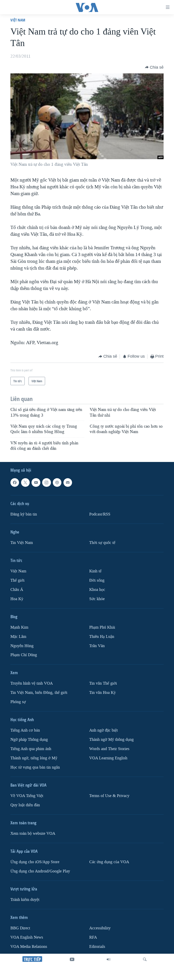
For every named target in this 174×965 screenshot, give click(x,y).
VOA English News (26, 937)
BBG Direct (20, 928)
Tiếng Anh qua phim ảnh (30, 748)
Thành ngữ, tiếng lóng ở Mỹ (33, 758)
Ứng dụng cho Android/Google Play (40, 871)
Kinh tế (95, 571)
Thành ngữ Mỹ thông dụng (111, 739)
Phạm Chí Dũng (23, 655)
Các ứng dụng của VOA (109, 862)
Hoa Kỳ (16, 598)
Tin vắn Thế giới (103, 683)
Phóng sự (18, 701)
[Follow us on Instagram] (46, 482)
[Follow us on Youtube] (35, 482)
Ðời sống (96, 580)
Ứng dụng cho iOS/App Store (34, 862)
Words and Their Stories (109, 748)
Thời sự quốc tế (102, 542)
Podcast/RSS (99, 514)
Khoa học (97, 589)
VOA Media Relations (28, 946)
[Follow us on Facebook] (14, 482)
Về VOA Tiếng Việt (26, 795)
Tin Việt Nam (21, 542)
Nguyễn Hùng (22, 645)
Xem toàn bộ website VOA (32, 833)
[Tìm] (145, 959)
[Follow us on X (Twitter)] (25, 482)
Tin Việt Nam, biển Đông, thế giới (38, 692)
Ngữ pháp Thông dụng (29, 739)
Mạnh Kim (19, 627)
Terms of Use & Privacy (109, 795)
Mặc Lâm (18, 636)
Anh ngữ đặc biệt (103, 730)
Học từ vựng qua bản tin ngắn (35, 767)
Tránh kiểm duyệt (24, 899)
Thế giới (17, 580)
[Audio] (108, 959)
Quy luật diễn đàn (25, 805)
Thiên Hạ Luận (101, 636)
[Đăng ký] (67, 482)
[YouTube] (72, 959)
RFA (93, 937)
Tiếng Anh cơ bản (25, 730)
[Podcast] (57, 482)
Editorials (97, 946)
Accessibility (100, 928)
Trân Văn (97, 645)
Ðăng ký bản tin (23, 514)
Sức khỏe (97, 598)
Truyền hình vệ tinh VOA (31, 683)
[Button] (154, 67)
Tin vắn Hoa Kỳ (102, 692)
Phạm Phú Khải (102, 627)
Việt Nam (17, 20)
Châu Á (16, 589)
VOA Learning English (108, 758)
